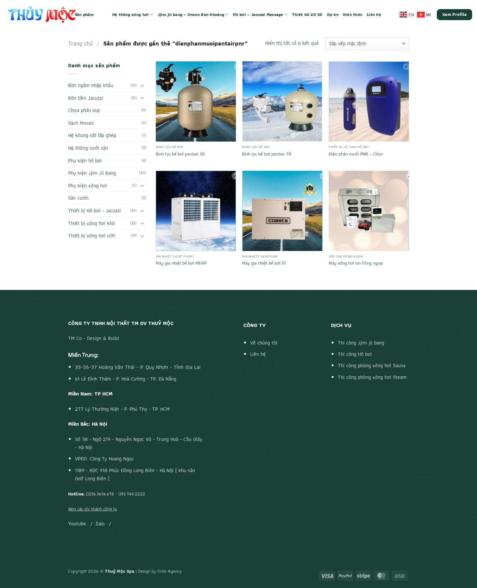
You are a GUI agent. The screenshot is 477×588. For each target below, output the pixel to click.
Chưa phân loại (84, 110)
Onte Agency (169, 571)
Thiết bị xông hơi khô (91, 223)
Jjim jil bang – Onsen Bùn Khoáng (191, 14)
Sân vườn (78, 198)
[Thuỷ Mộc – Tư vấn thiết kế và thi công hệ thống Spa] (42, 14)
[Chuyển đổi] (142, 85)
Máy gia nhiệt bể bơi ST (264, 263)
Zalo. (100, 523)
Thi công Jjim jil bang (361, 343)
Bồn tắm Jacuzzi (85, 98)
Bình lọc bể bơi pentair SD (180, 154)
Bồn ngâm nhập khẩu (90, 85)
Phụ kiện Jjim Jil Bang (92, 173)
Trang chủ (80, 43)
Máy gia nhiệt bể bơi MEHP (181, 263)
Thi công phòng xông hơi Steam (372, 377)
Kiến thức (352, 14)
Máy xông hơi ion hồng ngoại (356, 263)
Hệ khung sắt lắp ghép (92, 135)
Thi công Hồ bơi (355, 354)
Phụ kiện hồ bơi (85, 160)
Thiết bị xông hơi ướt (91, 235)
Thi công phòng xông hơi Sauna (371, 365)
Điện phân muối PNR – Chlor (356, 154)
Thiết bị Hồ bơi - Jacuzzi (94, 210)
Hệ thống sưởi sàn (88, 148)
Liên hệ (374, 14)
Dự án (332, 14)
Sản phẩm (84, 14)
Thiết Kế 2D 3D (307, 14)
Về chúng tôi (263, 343)
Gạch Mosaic (81, 123)
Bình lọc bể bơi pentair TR (266, 154)
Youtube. (77, 523)
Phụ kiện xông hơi (87, 185)
